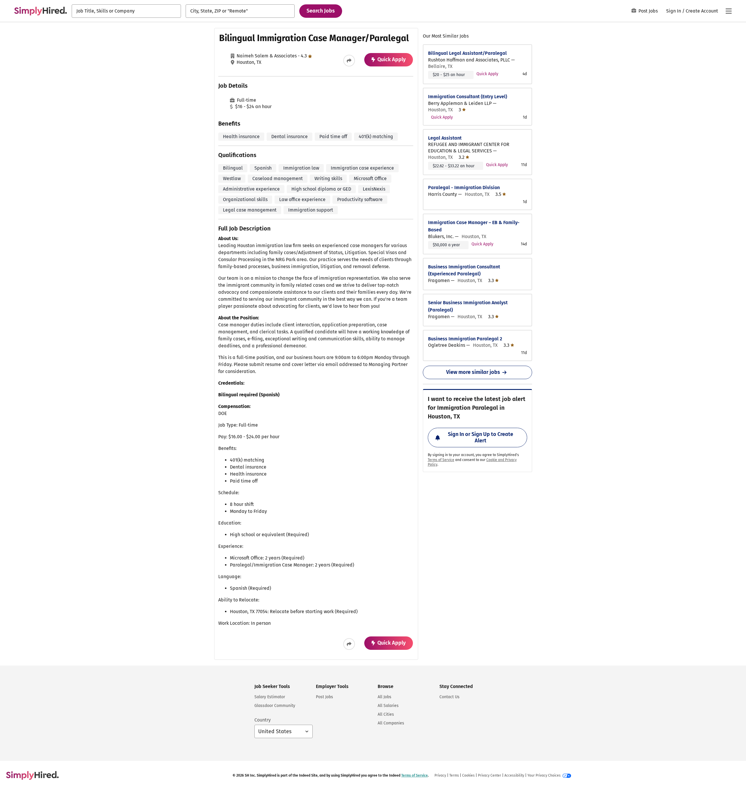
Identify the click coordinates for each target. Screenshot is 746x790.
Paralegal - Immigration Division (464, 187)
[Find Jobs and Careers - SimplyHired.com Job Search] (40, 11)
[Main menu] (728, 11)
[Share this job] (349, 60)
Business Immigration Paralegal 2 (465, 339)
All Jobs (384, 696)
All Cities (386, 714)
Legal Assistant (445, 138)
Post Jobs (648, 11)
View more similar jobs (473, 372)
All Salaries (388, 705)
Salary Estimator (269, 696)
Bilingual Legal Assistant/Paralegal (467, 53)
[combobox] (126, 11)
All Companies (391, 723)
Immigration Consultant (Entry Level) (467, 96)
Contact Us (449, 696)
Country (262, 720)
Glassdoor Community (274, 705)
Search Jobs (321, 11)
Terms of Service (441, 460)
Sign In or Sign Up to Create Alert (480, 437)
